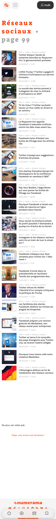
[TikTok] (14, 508)
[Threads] (46, 508)
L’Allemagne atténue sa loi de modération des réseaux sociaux (36, 371)
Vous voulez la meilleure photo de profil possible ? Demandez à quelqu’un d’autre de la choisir (36, 223)
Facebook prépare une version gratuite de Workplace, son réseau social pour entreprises (35, 323)
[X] (19, 508)
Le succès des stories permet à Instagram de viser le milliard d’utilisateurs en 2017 (35, 91)
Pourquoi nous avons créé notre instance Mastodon (35, 355)
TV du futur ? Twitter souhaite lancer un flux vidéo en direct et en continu (35, 108)
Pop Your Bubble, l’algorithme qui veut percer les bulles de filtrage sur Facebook (34, 190)
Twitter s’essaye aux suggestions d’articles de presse (36, 156)
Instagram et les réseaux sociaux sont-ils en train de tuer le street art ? (36, 240)
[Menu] (15, 5)
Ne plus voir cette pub (13, 425)
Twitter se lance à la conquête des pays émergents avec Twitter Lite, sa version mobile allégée (36, 340)
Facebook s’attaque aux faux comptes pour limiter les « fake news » (35, 257)
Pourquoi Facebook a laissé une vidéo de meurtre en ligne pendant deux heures (35, 207)
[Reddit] (32, 508)
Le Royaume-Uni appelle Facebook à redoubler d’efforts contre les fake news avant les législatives (35, 124)
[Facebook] (28, 508)
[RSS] (37, 508)
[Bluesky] (41, 508)
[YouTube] (10, 508)
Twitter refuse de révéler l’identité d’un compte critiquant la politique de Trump (36, 290)
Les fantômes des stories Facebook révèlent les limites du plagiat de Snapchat (36, 307)
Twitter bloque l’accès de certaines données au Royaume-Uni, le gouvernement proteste (36, 58)
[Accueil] (6, 5)
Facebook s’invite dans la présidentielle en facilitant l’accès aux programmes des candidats (34, 274)
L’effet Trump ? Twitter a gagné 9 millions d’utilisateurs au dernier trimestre (36, 74)
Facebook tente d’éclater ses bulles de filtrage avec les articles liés (36, 141)
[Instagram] (23, 508)
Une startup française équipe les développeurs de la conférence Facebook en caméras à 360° (36, 174)
